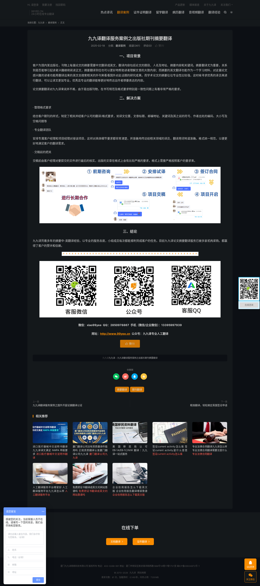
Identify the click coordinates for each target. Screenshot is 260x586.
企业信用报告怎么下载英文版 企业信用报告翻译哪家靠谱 (129, 491)
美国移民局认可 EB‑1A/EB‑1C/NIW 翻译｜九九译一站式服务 (129, 450)
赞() (159, 45)
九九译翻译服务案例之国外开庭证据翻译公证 (57, 405)
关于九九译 (210, 4)
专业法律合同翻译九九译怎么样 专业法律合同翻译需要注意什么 (209, 450)
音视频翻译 (196, 12)
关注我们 (225, 4)
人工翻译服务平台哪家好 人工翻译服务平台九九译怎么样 (50, 491)
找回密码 (60, 4)
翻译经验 (214, 12)
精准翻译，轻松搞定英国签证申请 (208, 405)
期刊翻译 (137, 389)
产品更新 (180, 4)
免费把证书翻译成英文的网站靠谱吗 (90, 491)
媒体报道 (194, 4)
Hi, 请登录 (33, 4)
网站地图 (141, 572)
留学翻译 (162, 12)
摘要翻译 (122, 389)
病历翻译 (178, 12)
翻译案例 (123, 12)
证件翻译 (143, 541)
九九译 (41, 22)
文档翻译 (117, 541)
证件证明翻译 (143, 12)
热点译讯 (107, 12)
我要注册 (47, 4)
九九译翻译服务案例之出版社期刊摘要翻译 (130, 38)
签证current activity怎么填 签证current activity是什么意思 (169, 450)
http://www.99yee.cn (115, 333)
